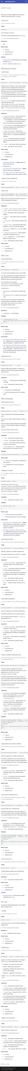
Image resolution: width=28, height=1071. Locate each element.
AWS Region (9, 162)
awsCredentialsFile (7, 895)
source (9, 61)
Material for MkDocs (9, 1069)
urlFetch (5, 63)
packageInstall (6, 60)
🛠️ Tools (3, 1064)
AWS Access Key (12, 168)
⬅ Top (7, 1064)
